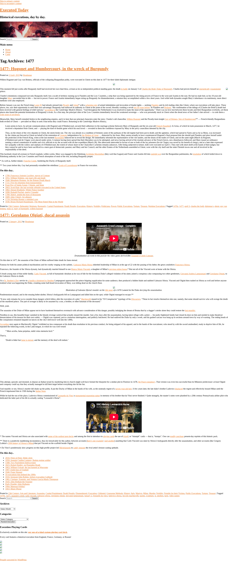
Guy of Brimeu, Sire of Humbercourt (180, 119)
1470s (175, 206)
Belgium (33, 206)
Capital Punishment (55, 206)
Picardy (66, 105)
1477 (181, 206)
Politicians (105, 206)
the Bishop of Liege (90, 135)
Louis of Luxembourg (68, 165)
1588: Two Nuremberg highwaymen (20, 463)
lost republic (190, 310)
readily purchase (177, 436)
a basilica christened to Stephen (41, 280)
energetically (204, 89)
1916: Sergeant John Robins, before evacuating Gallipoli (28, 477)
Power (113, 206)
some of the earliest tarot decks (61, 436)
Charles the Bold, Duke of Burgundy (157, 89)
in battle (124, 89)
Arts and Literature (28, 493)
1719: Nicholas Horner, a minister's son (21, 199)
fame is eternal (27, 340)
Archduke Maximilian (95, 154)
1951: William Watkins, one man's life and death (25, 178)
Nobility (97, 206)
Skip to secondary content (11, 3)
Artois (75, 105)
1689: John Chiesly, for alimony (18, 197)
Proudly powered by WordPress (13, 560)
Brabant (167, 107)
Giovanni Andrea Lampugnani (193, 274)
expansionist (215, 89)
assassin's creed (17, 496)
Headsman (27, 75)
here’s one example (95, 441)
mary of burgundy (21, 208)
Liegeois (63, 135)
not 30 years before (142, 107)
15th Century (13, 206)
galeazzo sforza (43, 496)
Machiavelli (86, 299)
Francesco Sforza (182, 265)
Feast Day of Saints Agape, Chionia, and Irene (24, 185)
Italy (133, 493)
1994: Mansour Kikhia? (15, 486)
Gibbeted (101, 493)
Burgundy (42, 206)
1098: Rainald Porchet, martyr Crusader (21, 192)
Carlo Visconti (40, 274)
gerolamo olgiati (58, 496)
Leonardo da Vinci (65, 395)
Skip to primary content (10, 1)
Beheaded (24, 206)
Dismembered (81, 493)
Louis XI (38, 105)
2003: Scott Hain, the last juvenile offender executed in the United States (35, 187)
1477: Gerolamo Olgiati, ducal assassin (35, 215)
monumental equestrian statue (87, 395)
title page (109, 290)
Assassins (41, 493)
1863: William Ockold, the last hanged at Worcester (26, 467)
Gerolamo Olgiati (217, 274)
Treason (144, 206)
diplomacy (209, 206)
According (4, 324)
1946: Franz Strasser (13, 472)
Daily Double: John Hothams (17, 484)
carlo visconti (30, 496)
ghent (217, 206)
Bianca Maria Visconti (80, 269)
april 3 (187, 206)
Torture (136, 206)
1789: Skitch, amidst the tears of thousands (23, 194)
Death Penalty (70, 206)
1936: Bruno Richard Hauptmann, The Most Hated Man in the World (34, 202)
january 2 (88, 496)
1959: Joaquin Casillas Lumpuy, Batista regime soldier (28, 460)
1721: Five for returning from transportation (23, 183)
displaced (179, 389)
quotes (142, 496)
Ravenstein (59, 137)
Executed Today (14, 10)
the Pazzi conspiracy (146, 382)
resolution (197, 154)
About (8, 52)
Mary (10, 98)
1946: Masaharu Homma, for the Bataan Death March (27, 180)
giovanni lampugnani (74, 496)
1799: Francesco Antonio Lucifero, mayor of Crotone (27, 175)
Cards (7, 54)
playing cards (108, 436)
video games (174, 496)
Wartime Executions (156, 206)
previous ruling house (118, 269)
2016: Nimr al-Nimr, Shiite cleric (19, 458)
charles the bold (197, 206)
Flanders (155, 105)
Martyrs (139, 493)
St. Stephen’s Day (11, 280)
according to (50, 110)
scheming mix (91, 105)
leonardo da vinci (100, 496)
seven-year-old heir (124, 389)
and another (109, 441)
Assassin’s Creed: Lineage (142, 256)
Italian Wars (41, 391)
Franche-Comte (29, 161)
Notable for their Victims (174, 493)
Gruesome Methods (114, 493)
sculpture (150, 496)
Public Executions (124, 206)
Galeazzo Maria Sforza (82, 265)
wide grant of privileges (10, 114)
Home (7, 50)
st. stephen (159, 496)
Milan (145, 493)
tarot (166, 496)
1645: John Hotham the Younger (18, 482)
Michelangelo (65, 448)
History (89, 206)
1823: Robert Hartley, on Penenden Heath (22, 465)
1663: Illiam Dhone (13, 489)
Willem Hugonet (134, 119)
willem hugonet (36, 208)
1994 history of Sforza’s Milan (20, 443)
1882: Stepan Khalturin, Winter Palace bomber (24, 190)
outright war (156, 154)
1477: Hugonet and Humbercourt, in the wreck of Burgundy (54, 68)
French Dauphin (163, 126)
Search (3, 39)
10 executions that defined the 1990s (20, 474)
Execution (81, 206)
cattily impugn (79, 448)
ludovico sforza (115, 496)
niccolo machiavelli (130, 496)
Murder (152, 493)
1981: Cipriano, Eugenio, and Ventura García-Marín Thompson (31, 479)
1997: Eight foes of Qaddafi (16, 470)
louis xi (10, 208)
